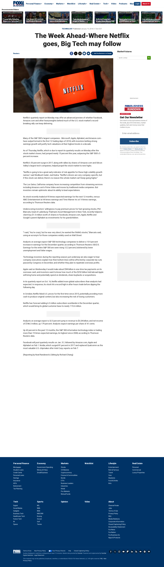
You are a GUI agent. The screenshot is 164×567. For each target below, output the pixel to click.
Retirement (17, 486)
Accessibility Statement (116, 527)
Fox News (111, 530)
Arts (109, 483)
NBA (38, 508)
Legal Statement (39, 555)
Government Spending (45, 467)
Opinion (64, 501)
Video (113, 4)
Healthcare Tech (19, 516)
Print (84, 53)
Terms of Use (139, 149)
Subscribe (134, 141)
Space (15, 524)
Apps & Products (114, 538)
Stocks (63, 467)
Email (88, 53)
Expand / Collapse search (131, 4)
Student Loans (18, 470)
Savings (16, 478)
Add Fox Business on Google (103, 53)
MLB (38, 511)
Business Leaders (67, 483)
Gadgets (16, 511)
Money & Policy (42, 470)
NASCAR (40, 513)
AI (14, 521)
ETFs (62, 481)
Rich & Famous (113, 470)
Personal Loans (18, 475)
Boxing (39, 516)
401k (15, 483)
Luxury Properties (138, 472)
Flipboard (128, 551)
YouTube (123, 551)
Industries (64, 486)
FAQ (109, 516)
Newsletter (140, 551)
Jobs (110, 508)
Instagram (119, 551)
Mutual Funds (65, 494)
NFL (38, 505)
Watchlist (71, 4)
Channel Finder (113, 505)
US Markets (65, 470)
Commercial (136, 470)
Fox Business (18, 3)
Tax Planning (17, 489)
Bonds (63, 478)
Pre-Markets (65, 491)
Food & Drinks (113, 481)
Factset (80, 553)
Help (69, 551)
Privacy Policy (128, 149)
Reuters (16, 53)
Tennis (39, 524)
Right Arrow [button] (160, 17)
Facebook (71, 53)
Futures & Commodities (69, 475)
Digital (15, 505)
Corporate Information (116, 521)
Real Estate (94, 4)
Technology (67, 29)
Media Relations (114, 519)
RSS (136, 551)
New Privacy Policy (40, 551)
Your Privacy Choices (58, 551)
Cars (110, 475)
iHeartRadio (149, 551)
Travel (110, 472)
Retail (63, 489)
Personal (135, 467)
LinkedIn (132, 551)
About (111, 501)
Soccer (39, 519)
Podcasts (123, 4)
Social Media (17, 508)
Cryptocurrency (66, 472)
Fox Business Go (114, 535)
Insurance (16, 481)
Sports (40, 501)
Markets (59, 4)
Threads (80, 53)
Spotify (144, 551)
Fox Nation (112, 532)
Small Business (42, 472)
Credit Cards (17, 472)
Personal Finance (33, 4)
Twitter (76, 53)
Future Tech (17, 519)
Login (137, 4)
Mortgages (17, 467)
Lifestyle (82, 4)
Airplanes (111, 478)
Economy (48, 4)
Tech (105, 4)
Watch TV (146, 4)
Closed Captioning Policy (117, 524)
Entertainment (113, 467)
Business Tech (18, 513)
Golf (38, 521)
